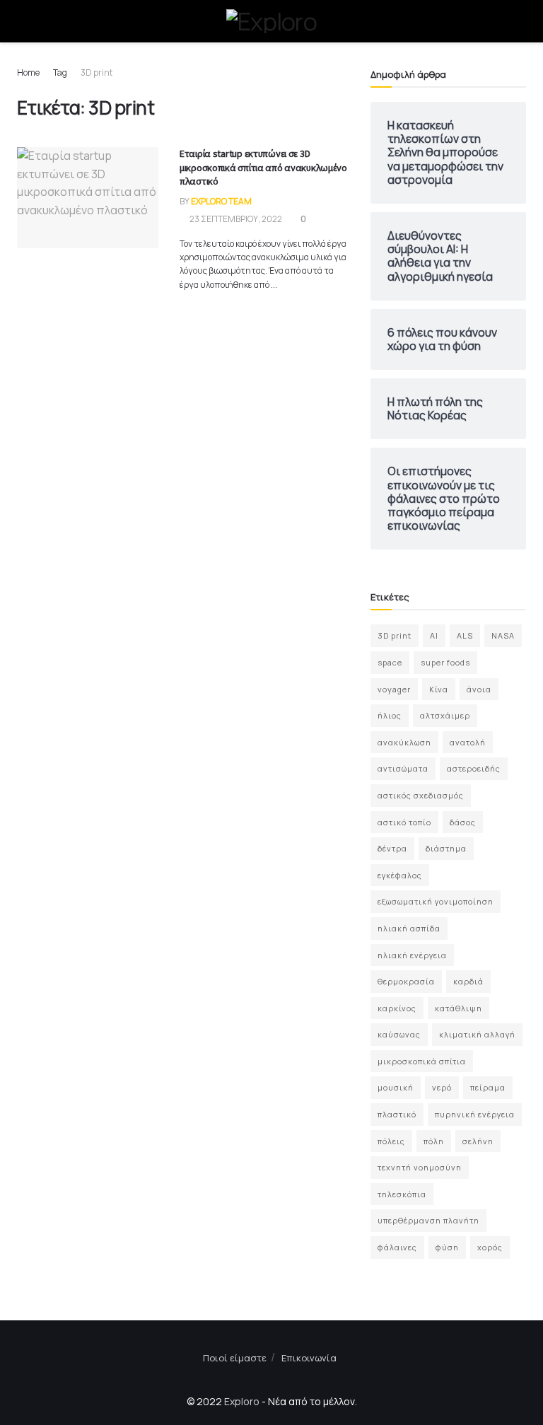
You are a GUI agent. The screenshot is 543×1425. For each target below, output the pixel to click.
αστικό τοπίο (404, 822)
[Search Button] (520, 21)
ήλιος (390, 715)
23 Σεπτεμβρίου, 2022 (235, 219)
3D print (96, 72)
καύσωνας (399, 1034)
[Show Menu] (23, 21)
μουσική (396, 1087)
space (390, 662)
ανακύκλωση (404, 742)
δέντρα (392, 848)
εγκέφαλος (400, 875)
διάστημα (446, 848)
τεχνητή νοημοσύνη (420, 1167)
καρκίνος (397, 1008)
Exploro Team (221, 201)
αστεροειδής (474, 768)
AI (434, 635)
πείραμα (488, 1087)
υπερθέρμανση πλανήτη (428, 1220)
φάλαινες (397, 1247)
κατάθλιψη (458, 1008)
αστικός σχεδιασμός (421, 795)
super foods (445, 662)
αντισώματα (403, 768)
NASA (503, 635)
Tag (60, 72)
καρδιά (468, 981)
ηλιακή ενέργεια (412, 955)
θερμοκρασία (406, 981)
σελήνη (478, 1141)
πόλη (434, 1141)
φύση (447, 1247)
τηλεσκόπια (402, 1194)
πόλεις (391, 1141)
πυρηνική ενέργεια (475, 1114)
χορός (490, 1247)
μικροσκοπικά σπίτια (422, 1061)
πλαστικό (397, 1114)
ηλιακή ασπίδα (409, 928)
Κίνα (438, 689)
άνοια (479, 689)
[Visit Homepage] (271, 21)
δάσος (463, 822)
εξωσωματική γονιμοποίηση (436, 901)
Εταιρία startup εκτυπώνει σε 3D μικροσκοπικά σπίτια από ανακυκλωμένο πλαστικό (263, 167)
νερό (442, 1087)
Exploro (241, 1401)
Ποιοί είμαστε (235, 1357)
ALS (465, 635)
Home (28, 72)
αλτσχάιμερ (445, 715)
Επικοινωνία (309, 1357)
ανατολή (468, 742)
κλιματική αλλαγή (477, 1034)
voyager (394, 689)
